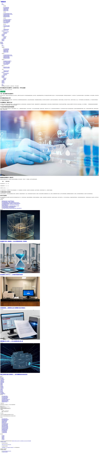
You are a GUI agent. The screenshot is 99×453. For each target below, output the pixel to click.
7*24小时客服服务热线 (16, 447)
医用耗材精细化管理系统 (6, 20)
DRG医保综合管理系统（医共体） (8, 14)
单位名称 (1, 407)
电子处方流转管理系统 (6, 63)
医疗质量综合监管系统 (5, 428)
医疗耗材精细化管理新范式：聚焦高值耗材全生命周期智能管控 (10, 204)
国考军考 (1, 389)
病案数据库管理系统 (6, 29)
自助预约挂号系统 (5, 9)
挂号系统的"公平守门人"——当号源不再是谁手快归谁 (11, 274)
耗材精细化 (1, 386)
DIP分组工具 (5, 33)
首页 (2, 84)
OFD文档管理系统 (4, 431)
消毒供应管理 (2, 382)
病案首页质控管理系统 (6, 57)
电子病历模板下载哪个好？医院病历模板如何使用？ (9, 206)
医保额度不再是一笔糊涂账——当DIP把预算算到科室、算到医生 (13, 241)
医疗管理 (1, 390)
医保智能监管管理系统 (6, 16)
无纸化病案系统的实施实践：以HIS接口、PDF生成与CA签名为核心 (11, 203)
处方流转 (1, 385)
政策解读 (4, 38)
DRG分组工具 (5, 32)
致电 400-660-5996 (4, 444)
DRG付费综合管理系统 (5, 423)
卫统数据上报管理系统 (6, 26)
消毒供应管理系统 (5, 64)
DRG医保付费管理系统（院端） (7, 13)
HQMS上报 (1, 388)
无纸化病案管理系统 (6, 8)
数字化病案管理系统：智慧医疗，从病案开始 (8, 201)
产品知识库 (4, 36)
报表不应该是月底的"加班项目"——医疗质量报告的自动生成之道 (13, 374)
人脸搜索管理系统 (5, 71)
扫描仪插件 (1, 387)
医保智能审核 (2, 381)
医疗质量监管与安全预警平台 (7, 19)
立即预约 (2, 409)
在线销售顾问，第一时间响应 (6, 447)
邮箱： (3, 411)
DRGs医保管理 (2, 379)
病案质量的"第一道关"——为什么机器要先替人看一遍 (11, 341)
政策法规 (1, 391)
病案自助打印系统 (5, 10)
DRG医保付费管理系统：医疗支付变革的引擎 (8, 207)
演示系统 (1, 408)
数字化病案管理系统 (6, 7)
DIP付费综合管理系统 (5, 397)
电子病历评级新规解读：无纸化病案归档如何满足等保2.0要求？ (10, 202)
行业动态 (4, 37)
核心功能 (3, 435)
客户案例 (3, 436)
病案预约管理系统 (5, 50)
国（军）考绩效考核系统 (6, 21)
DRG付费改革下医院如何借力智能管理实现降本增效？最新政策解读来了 (12, 208)
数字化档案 (1, 392)
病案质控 (1, 383)
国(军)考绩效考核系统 (5, 425)
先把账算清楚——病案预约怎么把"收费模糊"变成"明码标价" (13, 307)
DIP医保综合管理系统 (6, 56)
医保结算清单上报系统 (6, 25)
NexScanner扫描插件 (6, 31)
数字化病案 (1, 377)
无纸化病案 (1, 378)
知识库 (3, 85)
